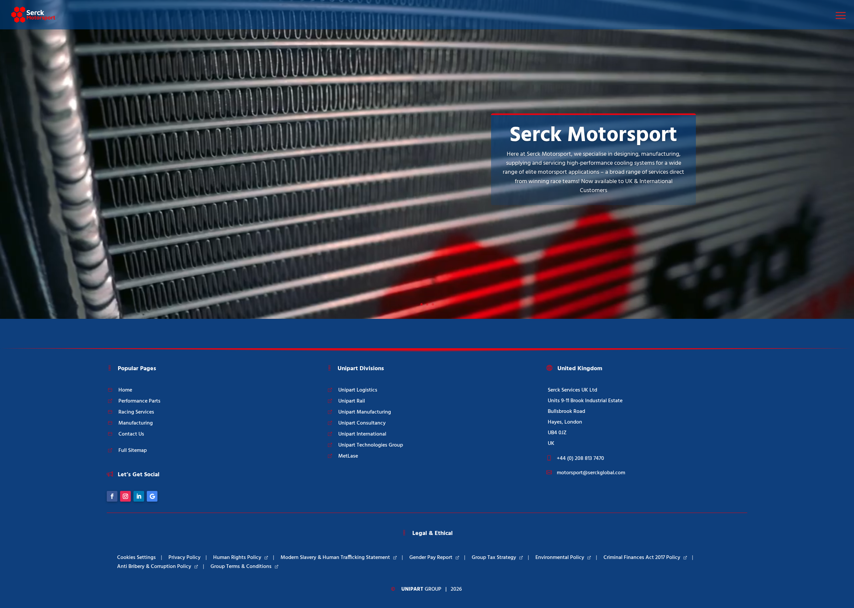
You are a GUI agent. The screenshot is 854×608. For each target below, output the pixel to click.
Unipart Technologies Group (370, 445)
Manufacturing (135, 423)
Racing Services (136, 412)
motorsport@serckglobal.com (591, 473)
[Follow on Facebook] (112, 496)
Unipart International (362, 434)
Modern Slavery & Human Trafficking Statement (335, 557)
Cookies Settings (136, 557)
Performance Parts (139, 401)
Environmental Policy (559, 557)
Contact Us (131, 434)
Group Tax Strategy (494, 557)
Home (125, 390)
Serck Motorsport (593, 135)
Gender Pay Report (430, 557)
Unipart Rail (351, 401)
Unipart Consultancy (362, 423)
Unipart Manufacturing (364, 412)
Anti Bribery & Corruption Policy (154, 566)
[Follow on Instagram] (125, 496)
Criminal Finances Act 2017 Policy (641, 557)
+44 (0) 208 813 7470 (580, 458)
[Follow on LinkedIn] (138, 496)
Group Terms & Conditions (241, 566)
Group (421, 589)
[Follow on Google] (152, 496)
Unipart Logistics (357, 390)
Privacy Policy (184, 557)
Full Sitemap (132, 450)
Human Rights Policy (237, 557)
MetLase (348, 456)
